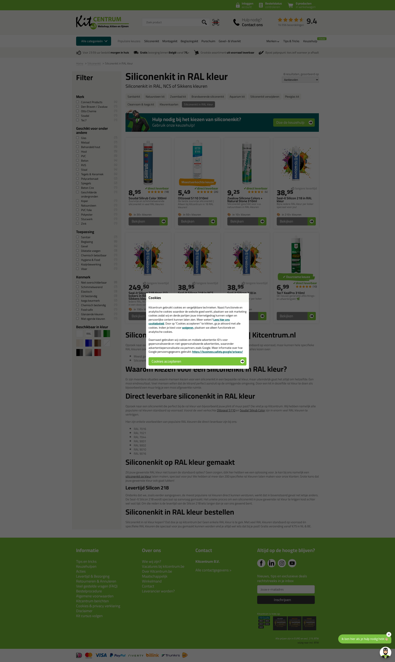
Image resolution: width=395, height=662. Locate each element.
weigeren (187, 327)
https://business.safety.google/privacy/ (217, 351)
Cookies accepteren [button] (166, 361)
